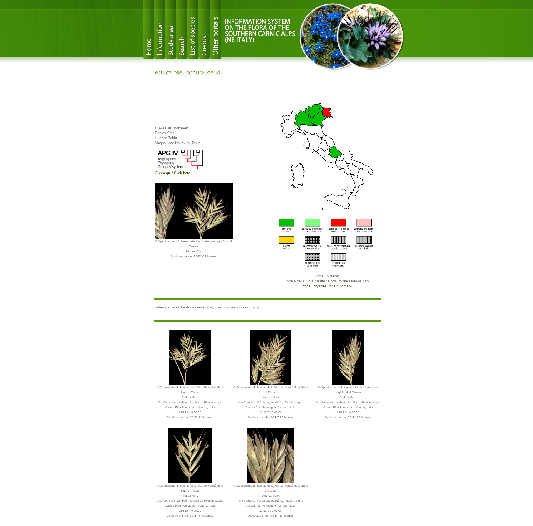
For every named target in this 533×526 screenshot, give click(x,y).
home (148, 29)
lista (192, 29)
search (181, 29)
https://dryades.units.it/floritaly (326, 286)
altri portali (215, 29)
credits (204, 29)
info (159, 29)
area (170, 29)
